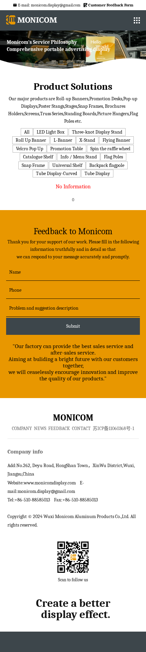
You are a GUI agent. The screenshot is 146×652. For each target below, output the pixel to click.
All (27, 132)
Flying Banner (116, 140)
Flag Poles (113, 156)
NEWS (40, 428)
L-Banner (63, 140)
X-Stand (87, 140)
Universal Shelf (67, 165)
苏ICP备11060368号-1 (113, 428)
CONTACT (81, 428)
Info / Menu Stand (78, 156)
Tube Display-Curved (56, 173)
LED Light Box (51, 132)
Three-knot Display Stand (97, 132)
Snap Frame (33, 165)
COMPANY (22, 428)
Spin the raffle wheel (110, 148)
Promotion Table (66, 148)
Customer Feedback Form (110, 5)
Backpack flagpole (106, 165)
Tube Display (97, 173)
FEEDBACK (59, 428)
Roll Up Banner (31, 140)
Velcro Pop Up (29, 148)
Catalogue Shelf (38, 156)
